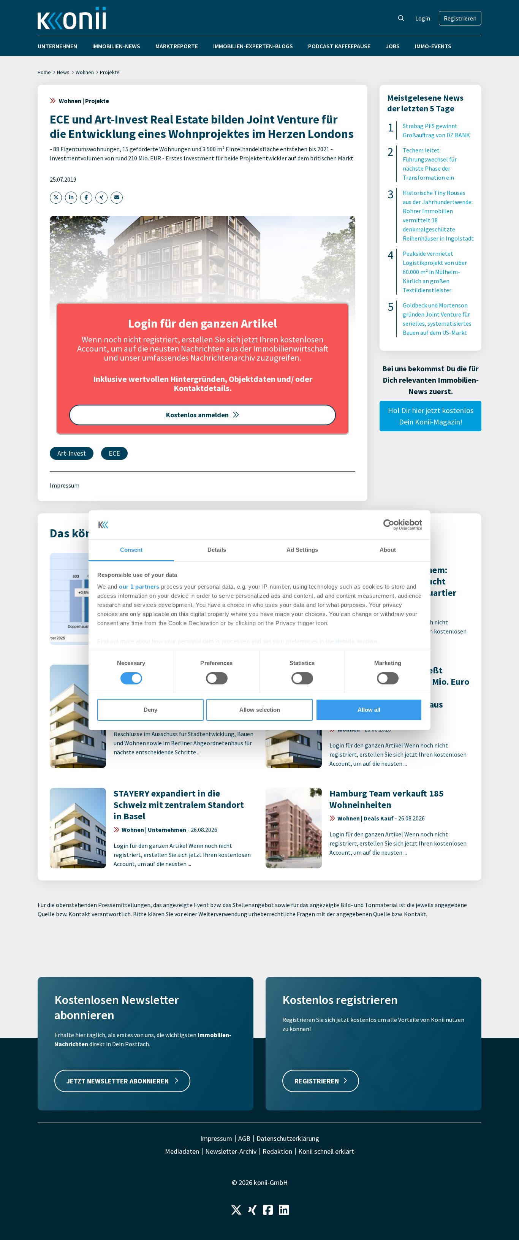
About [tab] (388, 549)
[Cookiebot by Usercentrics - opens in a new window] (389, 525)
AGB (244, 1138)
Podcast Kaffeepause (339, 46)
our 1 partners (139, 586)
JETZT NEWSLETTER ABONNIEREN (118, 1081)
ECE (114, 453)
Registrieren (460, 18)
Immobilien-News (116, 46)
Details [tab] (216, 549)
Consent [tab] (131, 549)
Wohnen (85, 72)
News (63, 72)
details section (356, 641)
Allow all (369, 709)
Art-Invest (71, 453)
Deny (150, 709)
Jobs (393, 46)
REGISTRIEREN (316, 1081)
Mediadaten (182, 1151)
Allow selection (259, 709)
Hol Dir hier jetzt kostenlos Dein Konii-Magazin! (430, 415)
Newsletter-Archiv (230, 1151)
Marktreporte (176, 46)
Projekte (110, 72)
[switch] (217, 678)
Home (44, 72)
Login (422, 18)
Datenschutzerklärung (287, 1138)
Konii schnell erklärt (326, 1151)
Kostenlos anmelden (197, 414)
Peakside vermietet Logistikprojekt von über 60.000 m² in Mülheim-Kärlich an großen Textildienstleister (435, 272)
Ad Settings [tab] (302, 549)
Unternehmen (57, 46)
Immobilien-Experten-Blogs (253, 46)
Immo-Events (433, 46)
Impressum (64, 485)
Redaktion (277, 1151)
